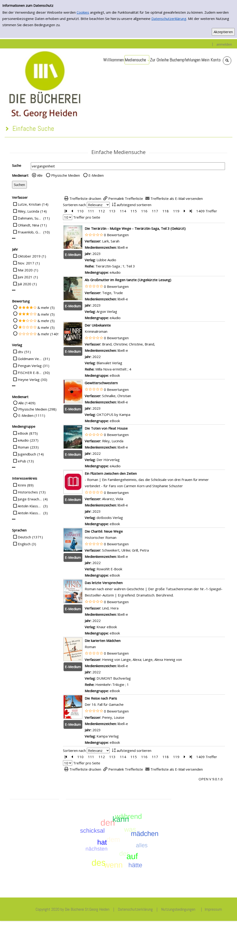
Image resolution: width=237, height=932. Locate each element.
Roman (23, 447)
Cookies (83, 12)
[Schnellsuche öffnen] (227, 60)
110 (80, 211)
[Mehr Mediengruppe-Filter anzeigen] (14, 467)
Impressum (213, 909)
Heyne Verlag (29, 379)
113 (112, 211)
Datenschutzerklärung (168, 18)
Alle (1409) (26, 403)
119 (176, 211)
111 (91, 211)
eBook (23, 433)
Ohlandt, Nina (28, 225)
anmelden (224, 44)
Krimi (22, 485)
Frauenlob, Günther (30, 232)
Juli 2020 (24, 284)
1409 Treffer (206, 211)
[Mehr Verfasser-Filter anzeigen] (14, 238)
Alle (40, 175)
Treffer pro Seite (86, 217)
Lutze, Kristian (29, 204)
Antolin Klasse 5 (30, 506)
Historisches (28, 492)
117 (155, 211)
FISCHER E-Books (30, 372)
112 (102, 211)
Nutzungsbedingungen (178, 909)
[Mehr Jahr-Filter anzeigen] (14, 290)
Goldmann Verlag (30, 358)
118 (165, 211)
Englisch (24, 544)
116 (144, 211)
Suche (16, 165)
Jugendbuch (27, 454)
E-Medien (96, 175)
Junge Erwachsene (30, 499)
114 (123, 211)
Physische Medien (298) (37, 409)
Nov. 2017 (26, 263)
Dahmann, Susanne (30, 218)
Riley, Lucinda (28, 211)
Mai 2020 (25, 270)
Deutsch (24, 537)
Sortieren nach (74, 204)
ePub (22, 461)
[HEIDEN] (44, 84)
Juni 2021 (25, 277)
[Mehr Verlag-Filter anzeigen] (14, 386)
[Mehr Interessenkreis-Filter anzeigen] (14, 519)
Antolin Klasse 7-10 (30, 513)
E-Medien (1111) (31, 415)
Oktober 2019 (29, 256)
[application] (137, 59)
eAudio (23, 440)
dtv (20, 351)
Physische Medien (65, 175)
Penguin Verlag (30, 365)
